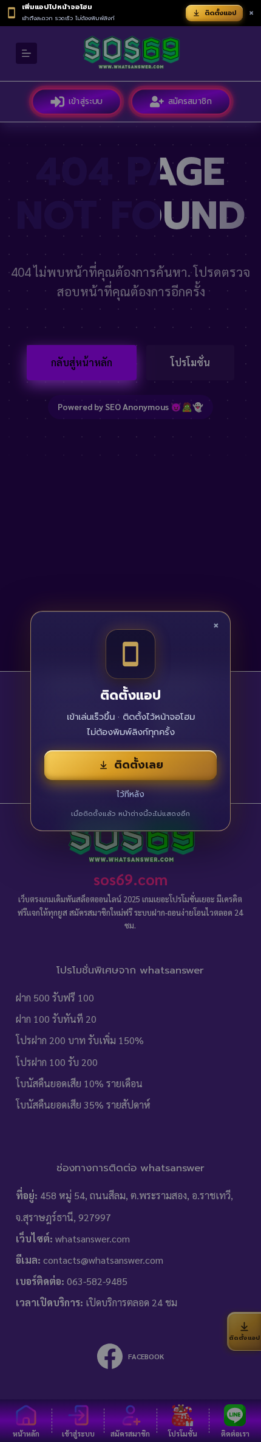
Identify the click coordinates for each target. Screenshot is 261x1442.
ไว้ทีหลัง (130, 794)
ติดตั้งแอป (221, 13)
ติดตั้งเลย (138, 765)
